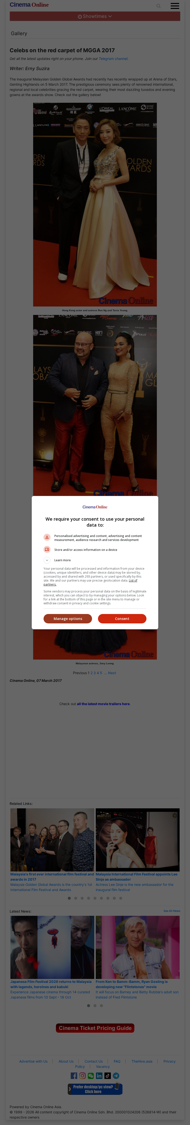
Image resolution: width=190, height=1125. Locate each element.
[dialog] (95, 562)
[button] (95, 560)
